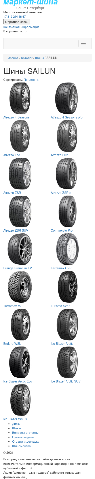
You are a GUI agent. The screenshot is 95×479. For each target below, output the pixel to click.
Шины (39, 57)
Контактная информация (21, 26)
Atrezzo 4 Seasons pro (67, 117)
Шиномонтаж (21, 446)
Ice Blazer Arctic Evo (17, 381)
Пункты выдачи (23, 437)
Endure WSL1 (13, 343)
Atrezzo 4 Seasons (16, 117)
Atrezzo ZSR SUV (15, 230)
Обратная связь (16, 21)
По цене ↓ (31, 79)
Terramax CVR (61, 268)
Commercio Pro (62, 230)
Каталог (26, 57)
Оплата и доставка (25, 441)
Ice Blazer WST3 (15, 419)
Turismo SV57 (60, 306)
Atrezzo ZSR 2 (61, 192)
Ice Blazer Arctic (62, 343)
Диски (16, 423)
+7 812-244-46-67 (14, 16)
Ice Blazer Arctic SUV (65, 381)
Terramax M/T (13, 306)
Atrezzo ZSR (12, 192)
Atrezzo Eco (11, 155)
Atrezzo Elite (59, 155)
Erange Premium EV (17, 268)
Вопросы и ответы (25, 432)
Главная (13, 57)
